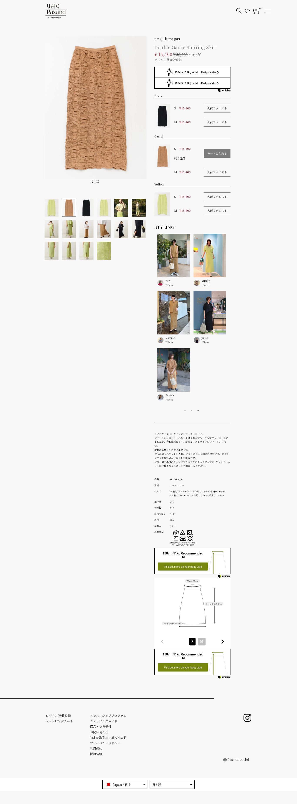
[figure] (162, 641)
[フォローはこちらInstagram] (247, 718)
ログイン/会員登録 (58, 715)
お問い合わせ (99, 732)
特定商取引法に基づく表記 (108, 737)
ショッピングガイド (103, 721)
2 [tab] (191, 411)
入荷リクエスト (217, 108)
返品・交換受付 (100, 726)
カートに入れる (217, 153)
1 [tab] (185, 411)
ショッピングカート (59, 721)
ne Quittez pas (167, 38)
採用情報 (96, 754)
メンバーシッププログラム (108, 715)
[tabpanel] (169, 320)
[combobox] (192, 641)
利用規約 (96, 748)
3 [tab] (198, 411)
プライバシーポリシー (105, 743)
